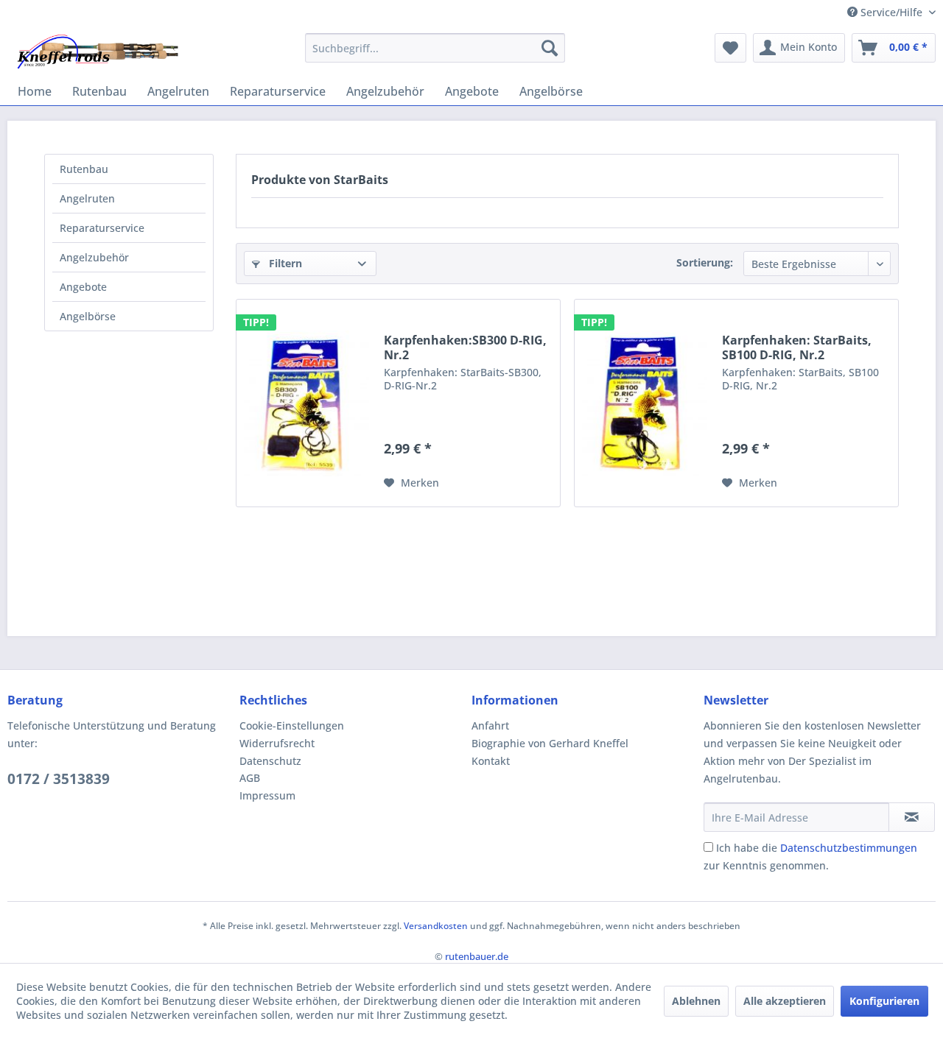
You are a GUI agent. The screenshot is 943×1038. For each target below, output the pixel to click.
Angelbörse (88, 316)
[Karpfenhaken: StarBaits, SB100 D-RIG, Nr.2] (644, 403)
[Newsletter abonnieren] (911, 817)
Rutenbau (84, 169)
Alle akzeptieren (784, 1001)
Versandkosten (436, 925)
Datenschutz (270, 761)
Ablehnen (696, 1001)
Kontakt (491, 761)
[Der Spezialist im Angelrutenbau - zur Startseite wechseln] (97, 51)
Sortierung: (704, 262)
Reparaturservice (102, 228)
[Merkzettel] (730, 48)
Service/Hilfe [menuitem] (891, 12)
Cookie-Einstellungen (291, 725)
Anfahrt (490, 725)
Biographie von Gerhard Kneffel (550, 743)
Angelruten (87, 198)
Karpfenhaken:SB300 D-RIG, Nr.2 (465, 347)
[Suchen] (549, 48)
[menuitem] (435, 48)
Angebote (83, 287)
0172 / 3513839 (58, 778)
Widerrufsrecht (277, 743)
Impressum (267, 795)
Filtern (284, 263)
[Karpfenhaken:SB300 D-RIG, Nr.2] (306, 403)
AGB (249, 778)
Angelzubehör (94, 257)
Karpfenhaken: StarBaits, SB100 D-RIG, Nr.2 (797, 347)
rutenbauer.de (476, 956)
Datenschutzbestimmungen (848, 848)
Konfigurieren (884, 1001)
